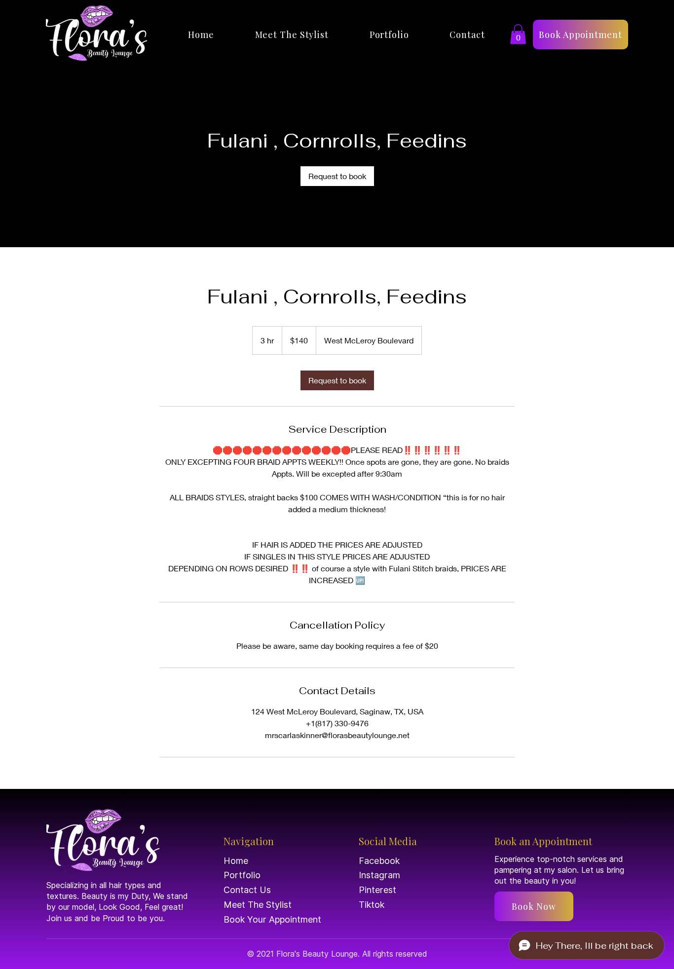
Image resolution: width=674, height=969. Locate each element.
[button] (518, 34)
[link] (337, 176)
